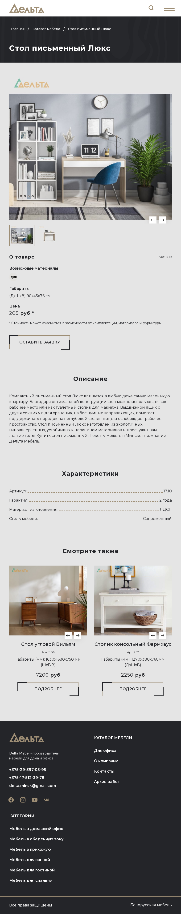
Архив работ (107, 781)
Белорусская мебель (151, 905)
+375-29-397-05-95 (27, 769)
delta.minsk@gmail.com (32, 785)
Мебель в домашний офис (36, 828)
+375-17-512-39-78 (26, 777)
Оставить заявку (39, 342)
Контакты (104, 771)
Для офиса (105, 750)
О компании (106, 761)
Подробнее (48, 689)
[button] (152, 220)
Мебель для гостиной (32, 870)
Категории (21, 816)
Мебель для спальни (30, 880)
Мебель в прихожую (30, 849)
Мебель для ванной (29, 860)
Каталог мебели (113, 738)
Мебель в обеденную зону (36, 839)
